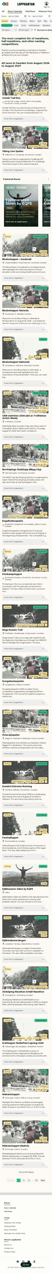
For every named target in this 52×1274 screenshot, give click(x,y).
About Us (8, 1245)
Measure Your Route (12, 1223)
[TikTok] (34, 1262)
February (23, 21)
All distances (7, 25)
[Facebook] (18, 1262)
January (14, 21)
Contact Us (8, 1248)
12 (36, 1180)
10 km (23, 25)
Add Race (8, 1211)
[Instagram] (23, 1262)
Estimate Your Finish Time (14, 1233)
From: (4, 16)
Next (43, 1180)
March (32, 21)
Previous (10, 1180)
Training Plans (9, 1226)
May (45, 21)
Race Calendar (10, 1208)
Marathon (46, 25)
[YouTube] (29, 1262)
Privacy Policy (9, 1252)
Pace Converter (10, 1230)
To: (29, 16)
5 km (16, 25)
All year (5, 21)
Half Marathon (34, 25)
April (39, 21)
